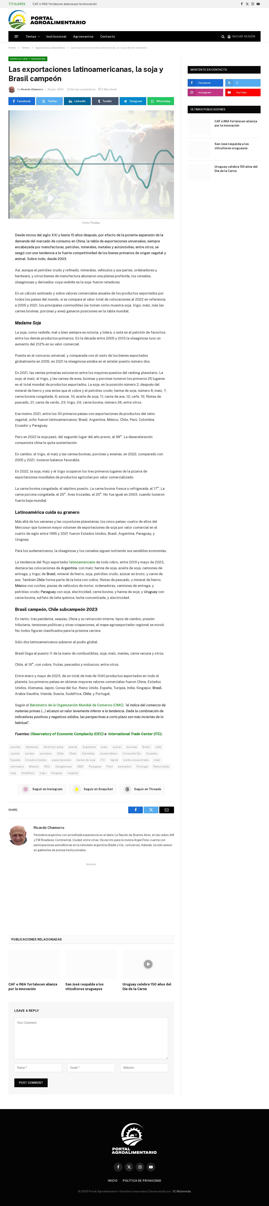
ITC (102, 760)
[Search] (223, 36)
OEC (47, 766)
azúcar (117, 747)
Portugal (142, 766)
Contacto (107, 36)
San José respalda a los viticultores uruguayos (84, 986)
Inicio (112, 1180)
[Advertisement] (184, 18)
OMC (80, 766)
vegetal (73, 773)
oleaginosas (63, 766)
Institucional (56, 36)
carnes (15, 753)
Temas (31, 36)
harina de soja (86, 760)
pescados (124, 766)
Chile (60, 753)
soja (13, 773)
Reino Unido (161, 766)
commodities (108, 753)
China (72, 753)
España (15, 760)
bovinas (132, 747)
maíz (157, 760)
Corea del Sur (132, 753)
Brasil (146, 747)
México (34, 766)
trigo (43, 773)
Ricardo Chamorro (32, 89)
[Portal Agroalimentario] (47, 19)
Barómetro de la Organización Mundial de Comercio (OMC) (76, 705)
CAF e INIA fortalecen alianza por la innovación (65, 4)
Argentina (89, 747)
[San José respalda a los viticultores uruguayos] (91, 964)
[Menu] (16, 36)
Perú (110, 766)
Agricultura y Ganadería (28, 59)
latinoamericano (82, 562)
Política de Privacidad (142, 1180)
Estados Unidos (35, 760)
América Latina (53, 747)
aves (104, 747)
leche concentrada (136, 760)
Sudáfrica (27, 773)
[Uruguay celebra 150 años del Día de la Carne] (148, 964)
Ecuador (152, 753)
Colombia (88, 753)
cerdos (29, 753)
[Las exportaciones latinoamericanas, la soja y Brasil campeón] (91, 164)
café (158, 747)
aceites (16, 747)
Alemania (32, 747)
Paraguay (95, 766)
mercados (17, 766)
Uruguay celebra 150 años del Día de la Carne (147, 986)
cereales (46, 753)
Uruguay (56, 773)
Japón (114, 760)
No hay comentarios (83, 89)
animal (73, 747)
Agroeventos (83, 36)
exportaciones (61, 760)
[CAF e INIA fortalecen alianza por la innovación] (34, 964)
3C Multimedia (181, 1191)
